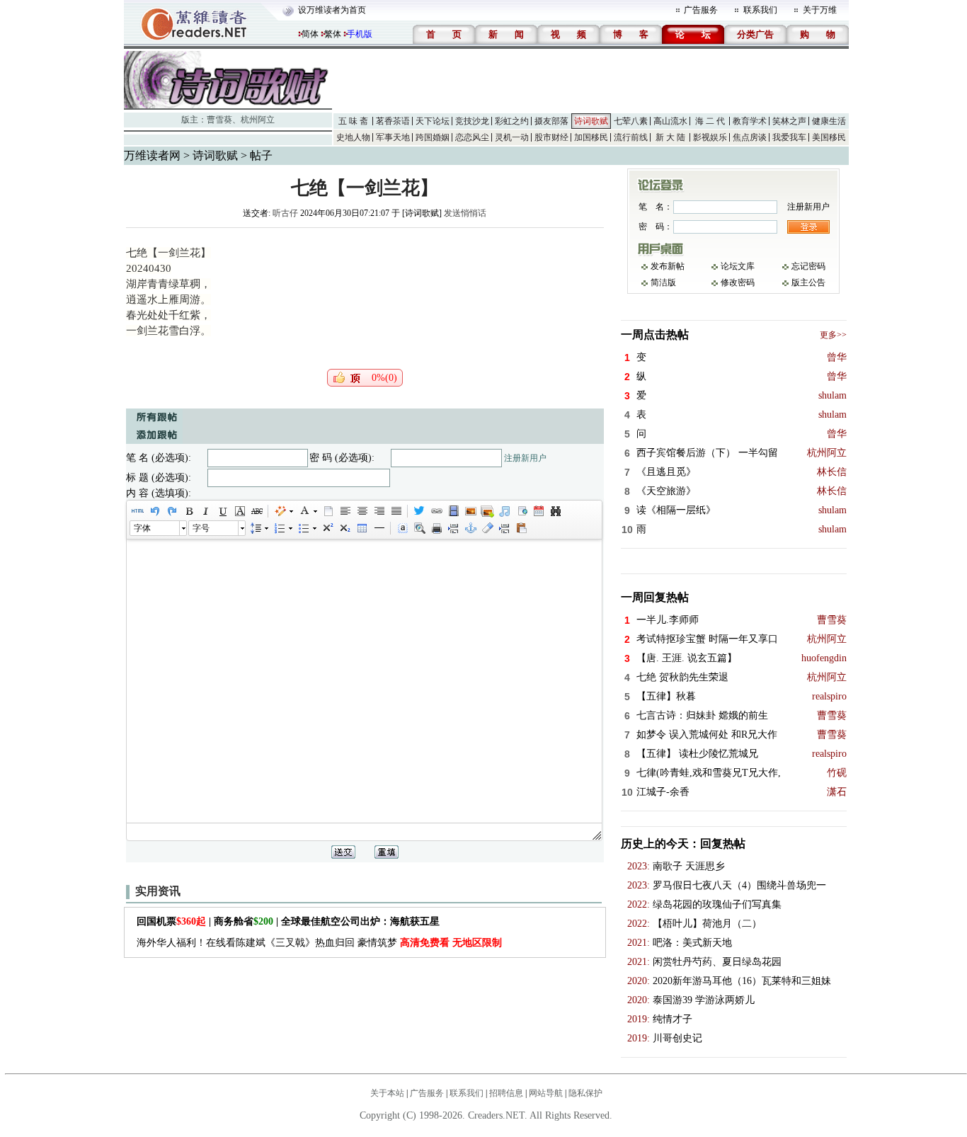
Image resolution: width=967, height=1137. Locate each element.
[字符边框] (239, 511)
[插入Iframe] (521, 511)
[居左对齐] (345, 511)
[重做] (171, 511)
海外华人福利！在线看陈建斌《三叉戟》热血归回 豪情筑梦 (319, 942)
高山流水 (670, 121)
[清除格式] (487, 528)
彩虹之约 (512, 121)
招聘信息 (506, 1093)
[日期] (538, 511)
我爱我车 (789, 137)
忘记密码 (808, 266)
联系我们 (760, 10)
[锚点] (470, 528)
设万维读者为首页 (332, 10)
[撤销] (154, 511)
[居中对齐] (362, 511)
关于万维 (820, 10)
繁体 (332, 34)
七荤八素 (631, 121)
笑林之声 (789, 121)
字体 (142, 528)
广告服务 (701, 10)
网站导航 (546, 1093)
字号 (201, 528)
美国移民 (829, 137)
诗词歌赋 (591, 121)
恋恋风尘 (472, 137)
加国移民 (591, 137)
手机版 (359, 34)
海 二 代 (710, 121)
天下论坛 (433, 121)
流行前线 (631, 137)
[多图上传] (487, 511)
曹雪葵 (219, 120)
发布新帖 (668, 266)
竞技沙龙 (472, 121)
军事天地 (393, 137)
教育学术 (750, 121)
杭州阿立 (258, 120)
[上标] (327, 528)
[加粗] (188, 511)
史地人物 (353, 137)
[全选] (402, 528)
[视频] (453, 511)
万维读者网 (152, 155)
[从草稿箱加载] (521, 528)
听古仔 (285, 213)
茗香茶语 (393, 121)
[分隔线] (379, 528)
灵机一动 (512, 137)
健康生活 (829, 121)
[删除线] (256, 511)
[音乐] (504, 511)
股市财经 (551, 137)
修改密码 (738, 282)
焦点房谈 (750, 137)
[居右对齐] (379, 511)
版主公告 (808, 282)
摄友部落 (551, 121)
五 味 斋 (353, 121)
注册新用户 (525, 458)
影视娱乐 (710, 137)
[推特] (419, 511)
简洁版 (663, 282)
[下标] (344, 528)
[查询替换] (555, 511)
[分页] (453, 528)
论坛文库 (738, 266)
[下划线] (222, 511)
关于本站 (387, 1093)
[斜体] (205, 511)
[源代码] (137, 511)
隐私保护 (585, 1093)
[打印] (436, 528)
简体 (310, 34)
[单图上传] (470, 511)
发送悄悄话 (465, 213)
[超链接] (436, 511)
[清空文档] (328, 511)
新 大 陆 (670, 137)
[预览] (419, 528)
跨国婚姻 (433, 137)
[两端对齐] (396, 511)
